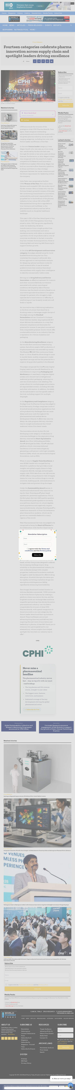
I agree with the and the (38, 550)
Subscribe (37, 555)
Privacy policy (45, 551)
